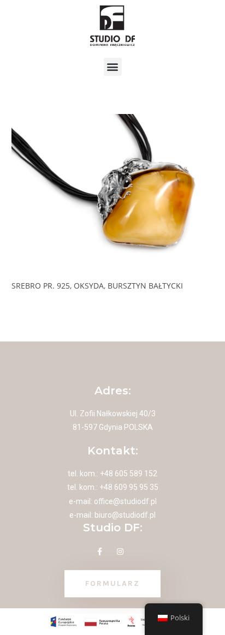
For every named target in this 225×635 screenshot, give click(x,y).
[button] (113, 67)
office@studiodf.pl (125, 501)
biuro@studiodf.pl (125, 515)
